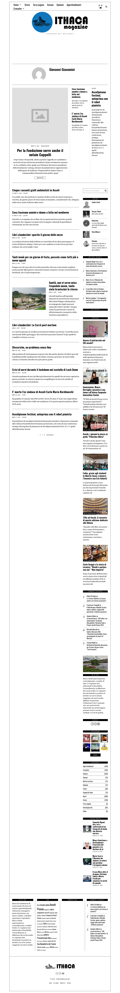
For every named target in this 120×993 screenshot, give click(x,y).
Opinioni (60, 5)
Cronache (18, 8)
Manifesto (63, 983)
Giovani (50, 5)
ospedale (51, 932)
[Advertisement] (60, 50)
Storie (27, 5)
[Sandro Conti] (86, 204)
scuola (43, 947)
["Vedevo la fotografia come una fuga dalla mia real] (104, 738)
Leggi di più (40, 178)
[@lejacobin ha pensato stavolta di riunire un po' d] (86, 738)
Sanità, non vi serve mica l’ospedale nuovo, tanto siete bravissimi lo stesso (63, 285)
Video (84, 811)
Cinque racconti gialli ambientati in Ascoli (35, 190)
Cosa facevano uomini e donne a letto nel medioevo (79, 92)
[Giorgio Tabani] (86, 214)
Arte (38, 905)
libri (43, 929)
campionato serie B (43, 912)
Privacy (69, 983)
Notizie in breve (88, 781)
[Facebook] (99, 5)
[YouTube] (100, 8)
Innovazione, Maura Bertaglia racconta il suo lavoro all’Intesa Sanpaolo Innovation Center (94, 391)
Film (38, 924)
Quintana (45, 941)
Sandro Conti (96, 202)
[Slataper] (86, 243)
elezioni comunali (45, 921)
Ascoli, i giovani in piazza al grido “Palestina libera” (95, 435)
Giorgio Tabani (96, 211)
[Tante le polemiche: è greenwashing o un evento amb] (95, 747)
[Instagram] (101, 5)
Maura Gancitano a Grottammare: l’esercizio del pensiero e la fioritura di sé (96, 273)
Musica (47, 932)
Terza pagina (38, 5)
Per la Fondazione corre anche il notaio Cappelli (40, 152)
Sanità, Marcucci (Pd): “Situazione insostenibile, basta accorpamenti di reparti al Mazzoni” (97, 635)
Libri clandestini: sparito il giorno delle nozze (37, 235)
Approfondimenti (74, 5)
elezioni (39, 921)
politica (46, 934)
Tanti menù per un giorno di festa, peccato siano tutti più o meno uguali (45, 258)
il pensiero (44, 927)
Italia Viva (50, 927)
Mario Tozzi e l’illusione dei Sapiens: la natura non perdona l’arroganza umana (95, 282)
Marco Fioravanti (48, 929)
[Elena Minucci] (86, 234)
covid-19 (48, 918)
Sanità (39, 947)
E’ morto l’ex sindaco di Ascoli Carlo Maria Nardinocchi (79, 117)
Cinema (44, 915)
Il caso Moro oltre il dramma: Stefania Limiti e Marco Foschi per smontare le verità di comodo (97, 291)
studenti (56, 947)
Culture (94, 88)
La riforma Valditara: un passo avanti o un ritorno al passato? (96, 599)
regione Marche (51, 941)
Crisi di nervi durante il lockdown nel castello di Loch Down (45, 370)
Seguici (95, 755)
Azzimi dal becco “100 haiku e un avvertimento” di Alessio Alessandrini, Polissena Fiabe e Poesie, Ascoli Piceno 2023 (97, 621)
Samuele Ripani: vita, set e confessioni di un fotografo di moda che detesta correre (95, 264)
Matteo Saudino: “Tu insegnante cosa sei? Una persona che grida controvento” (96, 300)
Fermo (51, 921)
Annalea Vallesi (91, 616)
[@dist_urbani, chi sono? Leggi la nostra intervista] (95, 738)
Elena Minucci (96, 232)
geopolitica (39, 926)
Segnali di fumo (88, 792)
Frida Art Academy (51, 924)
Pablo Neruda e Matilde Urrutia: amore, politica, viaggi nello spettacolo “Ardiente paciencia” (97, 609)
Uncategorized (45, 146)
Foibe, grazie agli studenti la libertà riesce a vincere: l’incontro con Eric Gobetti (95, 476)
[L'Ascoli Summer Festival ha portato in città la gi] (86, 747)
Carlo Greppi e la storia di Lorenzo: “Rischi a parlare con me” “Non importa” (94, 567)
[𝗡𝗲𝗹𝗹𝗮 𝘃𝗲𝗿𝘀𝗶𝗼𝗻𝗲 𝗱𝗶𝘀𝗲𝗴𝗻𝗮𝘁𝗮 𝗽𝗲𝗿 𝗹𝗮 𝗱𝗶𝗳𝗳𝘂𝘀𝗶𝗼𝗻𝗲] (104, 747)
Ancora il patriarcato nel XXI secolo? (94, 342)
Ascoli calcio (45, 904)
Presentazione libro (44, 937)
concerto (44, 918)
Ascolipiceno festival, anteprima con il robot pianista (100, 98)
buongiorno (46, 910)
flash (45, 923)
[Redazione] (86, 223)
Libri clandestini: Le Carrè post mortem (34, 325)
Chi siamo (56, 983)
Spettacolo (48, 947)
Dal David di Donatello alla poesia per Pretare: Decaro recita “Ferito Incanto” (97, 647)
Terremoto (43, 950)
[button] (105, 190)
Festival (54, 921)
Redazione (95, 221)
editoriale (53, 918)
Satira (85, 789)
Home (16, 5)
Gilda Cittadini (91, 596)
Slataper (94, 241)
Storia (52, 947)
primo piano (39, 941)
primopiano (54, 938)
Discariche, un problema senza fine (31, 347)
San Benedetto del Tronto (46, 943)
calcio (52, 909)
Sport (85, 796)
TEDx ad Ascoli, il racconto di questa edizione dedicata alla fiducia (95, 520)
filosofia (41, 924)
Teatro (39, 950)
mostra (42, 932)
